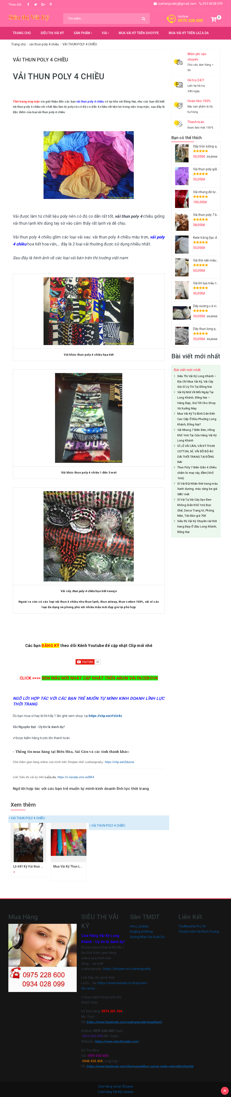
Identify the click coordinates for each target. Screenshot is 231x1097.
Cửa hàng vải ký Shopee (115, 1086)
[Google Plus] (43, 4)
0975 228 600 (190, 20)
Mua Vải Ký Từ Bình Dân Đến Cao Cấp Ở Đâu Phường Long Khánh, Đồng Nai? (196, 419)
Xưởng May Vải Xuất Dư (147, 937)
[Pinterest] (50, 4)
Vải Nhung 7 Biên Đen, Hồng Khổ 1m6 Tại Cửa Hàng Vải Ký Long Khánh (197, 435)
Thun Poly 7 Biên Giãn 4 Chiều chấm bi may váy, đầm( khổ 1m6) (197, 473)
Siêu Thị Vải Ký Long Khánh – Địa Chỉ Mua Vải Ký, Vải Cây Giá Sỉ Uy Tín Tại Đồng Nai (197, 381)
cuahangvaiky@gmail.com (176, 3)
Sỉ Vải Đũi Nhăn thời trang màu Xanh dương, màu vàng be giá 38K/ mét (197, 489)
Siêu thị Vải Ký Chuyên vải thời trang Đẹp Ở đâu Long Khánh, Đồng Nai (197, 526)
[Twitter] (35, 4)
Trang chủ (22, 33)
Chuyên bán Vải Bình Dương (198, 931)
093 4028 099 (212, 3)
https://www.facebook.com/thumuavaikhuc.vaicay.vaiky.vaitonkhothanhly (140, 1066)
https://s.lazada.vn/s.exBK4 (76, 777)
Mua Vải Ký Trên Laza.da (189, 33)
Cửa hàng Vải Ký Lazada (115, 1092)
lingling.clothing (141, 931)
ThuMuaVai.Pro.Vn (192, 926)
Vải (105, 33)
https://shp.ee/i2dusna (119, 762)
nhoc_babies (139, 926)
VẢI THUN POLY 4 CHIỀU (27, 818)
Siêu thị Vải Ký (52, 33)
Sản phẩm (82, 33)
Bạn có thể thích (186, 137)
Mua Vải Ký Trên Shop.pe (139, 33)
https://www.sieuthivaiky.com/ (117, 1041)
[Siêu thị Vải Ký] (28, 17)
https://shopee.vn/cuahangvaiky (127, 969)
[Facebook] (28, 4)
